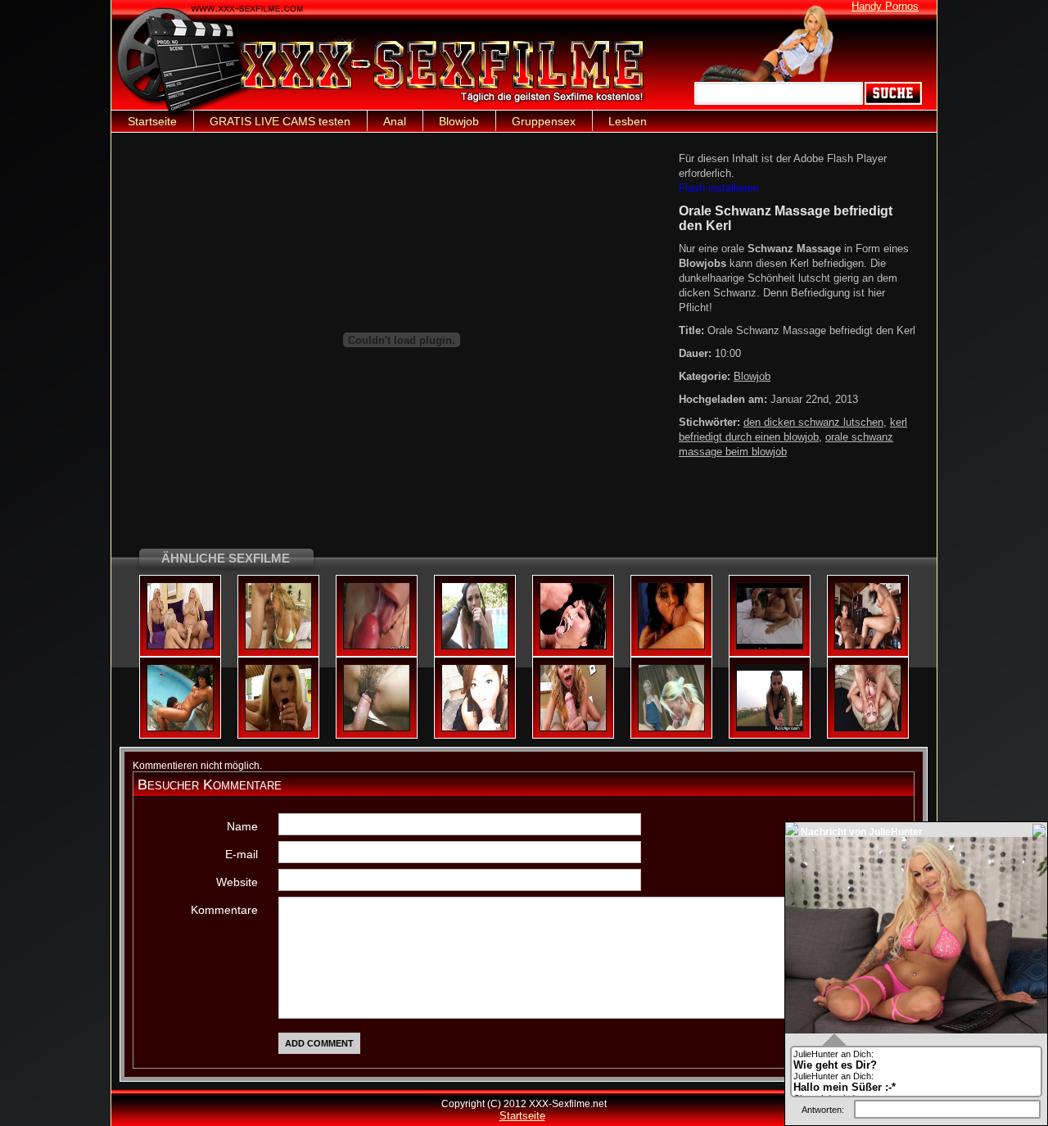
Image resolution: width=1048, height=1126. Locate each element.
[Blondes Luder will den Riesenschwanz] (278, 646)
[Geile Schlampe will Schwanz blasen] (769, 646)
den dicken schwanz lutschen (813, 422)
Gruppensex (544, 121)
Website (237, 882)
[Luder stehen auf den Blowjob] (573, 646)
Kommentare (224, 909)
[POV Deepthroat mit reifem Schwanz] (573, 728)
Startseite (152, 121)
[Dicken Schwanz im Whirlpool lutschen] (376, 728)
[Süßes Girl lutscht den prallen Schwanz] (474, 646)
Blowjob (459, 121)
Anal (394, 121)
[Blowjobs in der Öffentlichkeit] (769, 728)
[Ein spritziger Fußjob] (867, 646)
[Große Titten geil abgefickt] (867, 728)
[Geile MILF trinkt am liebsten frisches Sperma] (376, 646)
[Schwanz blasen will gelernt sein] (671, 728)
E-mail (241, 854)
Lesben (627, 121)
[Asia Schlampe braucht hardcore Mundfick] (671, 646)
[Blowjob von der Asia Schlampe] (474, 728)
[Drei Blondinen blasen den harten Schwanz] (180, 646)
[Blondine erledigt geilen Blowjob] (278, 728)
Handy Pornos (885, 6)
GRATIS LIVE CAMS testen (280, 121)
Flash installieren (719, 188)
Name (242, 826)
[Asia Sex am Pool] (180, 728)
